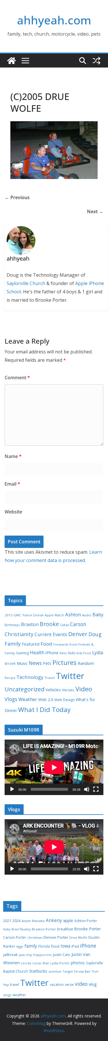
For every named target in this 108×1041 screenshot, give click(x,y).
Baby (97, 614)
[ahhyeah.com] (11, 61)
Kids (71, 653)
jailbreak (10, 954)
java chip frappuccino (35, 955)
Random (86, 663)
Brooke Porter (87, 929)
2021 (7, 920)
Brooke (49, 624)
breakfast (65, 929)
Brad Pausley (21, 929)
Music (22, 663)
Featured (30, 644)
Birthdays (12, 625)
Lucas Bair (41, 963)
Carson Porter (14, 937)
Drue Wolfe (78, 937)
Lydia (97, 652)
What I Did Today (44, 709)
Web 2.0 (45, 699)
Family (13, 643)
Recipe (10, 678)
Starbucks (38, 971)
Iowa (65, 946)
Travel (50, 678)
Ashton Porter (85, 920)
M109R (10, 663)
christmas (34, 937)
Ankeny (54, 920)
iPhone (52, 652)
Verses (68, 689)
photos (78, 962)
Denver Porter (55, 937)
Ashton (73, 614)
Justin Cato (61, 954)
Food (46, 643)
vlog (93, 984)
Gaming (22, 653)
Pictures (64, 662)
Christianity (19, 634)
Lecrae (26, 963)
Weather (27, 699)
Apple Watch (54, 615)
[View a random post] (96, 61)
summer (55, 971)
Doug (95, 634)
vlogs (7, 995)
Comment (17, 377)
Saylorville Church (26, 283)
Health (37, 652)
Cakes (64, 625)
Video (83, 688)
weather (19, 994)
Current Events (51, 634)
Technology (29, 677)
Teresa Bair (82, 971)
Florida (44, 946)
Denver (77, 634)
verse (69, 984)
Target (68, 971)
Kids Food (83, 653)
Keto (63, 653)
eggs (19, 946)
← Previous (17, 197)
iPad (75, 946)
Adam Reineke (33, 921)
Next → (95, 211)
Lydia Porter (60, 963)
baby (6, 929)
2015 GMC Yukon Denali (24, 615)
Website (13, 512)
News (35, 662)
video (81, 983)
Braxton (30, 624)
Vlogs (11, 699)
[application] (54, 767)
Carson (78, 624)
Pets (47, 663)
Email (12, 484)
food (55, 946)
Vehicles (53, 689)
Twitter (70, 676)
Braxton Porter (44, 929)
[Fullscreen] (96, 789)
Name (13, 456)
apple (68, 920)
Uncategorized (24, 689)
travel (14, 984)
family (30, 946)
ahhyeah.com (54, 20)
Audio (86, 615)
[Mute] (87, 789)
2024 (16, 920)
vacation (57, 984)
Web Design (64, 699)
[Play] (12, 789)
